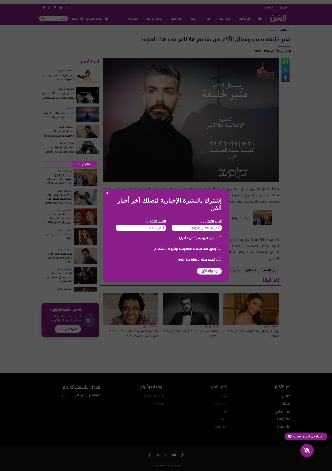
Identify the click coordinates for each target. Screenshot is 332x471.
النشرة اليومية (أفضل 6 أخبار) (198, 237)
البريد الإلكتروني (211, 221)
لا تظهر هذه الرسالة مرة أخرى (197, 259)
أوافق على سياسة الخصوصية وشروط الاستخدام (185, 248)
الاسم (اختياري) (155, 221)
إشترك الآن (209, 271)
